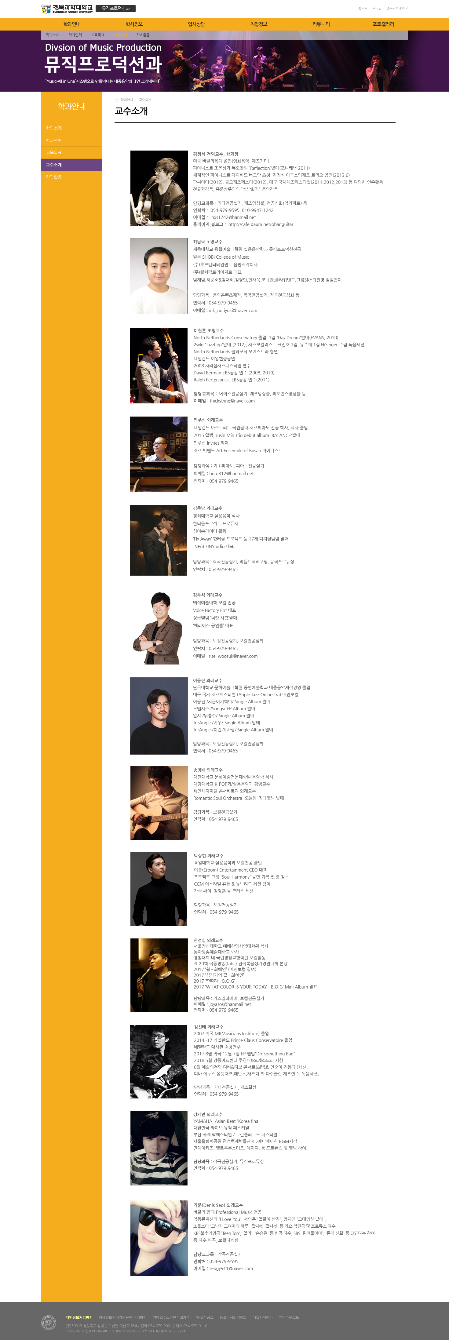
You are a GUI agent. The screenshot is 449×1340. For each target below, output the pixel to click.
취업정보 (258, 24)
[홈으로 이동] (68, 9)
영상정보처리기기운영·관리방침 (123, 1318)
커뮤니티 (321, 24)
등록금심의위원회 (233, 1318)
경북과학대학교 (397, 8)
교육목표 (54, 153)
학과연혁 (54, 140)
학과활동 (54, 177)
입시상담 (196, 24)
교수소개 (54, 165)
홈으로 (362, 8)
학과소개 (54, 128)
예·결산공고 (205, 1318)
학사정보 (134, 24)
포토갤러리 (383, 24)
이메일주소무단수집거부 (171, 1318)
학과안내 (71, 24)
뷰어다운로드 (289, 1318)
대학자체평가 (263, 1318)
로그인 (376, 8)
